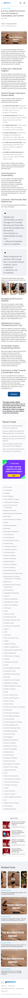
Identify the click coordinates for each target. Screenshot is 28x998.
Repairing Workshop (11, 740)
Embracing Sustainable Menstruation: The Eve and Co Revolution (13, 893)
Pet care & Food (9, 734)
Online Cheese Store (11, 695)
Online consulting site (11, 698)
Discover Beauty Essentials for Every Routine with (17, 850)
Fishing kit (7, 608)
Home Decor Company (12, 656)
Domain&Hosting (10, 570)
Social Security (9, 755)
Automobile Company (11, 502)
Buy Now (14, 394)
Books (6, 522)
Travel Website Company (12, 797)
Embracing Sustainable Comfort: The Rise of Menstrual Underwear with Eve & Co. (13, 919)
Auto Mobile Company (11, 499)
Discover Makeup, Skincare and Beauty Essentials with (18, 832)
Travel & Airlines (9, 791)
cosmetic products (10, 549)
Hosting (6, 659)
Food (5, 611)
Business (7, 528)
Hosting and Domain (11, 662)
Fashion (6, 596)
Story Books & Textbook (12, 764)
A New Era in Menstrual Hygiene (11, 70)
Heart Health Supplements (13, 650)
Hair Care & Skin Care (11, 638)
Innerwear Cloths (11, 23)
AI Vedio (7, 493)
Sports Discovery (9, 761)
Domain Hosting (9, 567)
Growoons (7, 635)
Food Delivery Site (10, 617)
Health (6, 641)
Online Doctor (9, 704)
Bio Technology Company (12, 519)
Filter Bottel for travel (11, 602)
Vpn (5, 800)
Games (6, 629)
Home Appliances (10, 653)
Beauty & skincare (10, 510)
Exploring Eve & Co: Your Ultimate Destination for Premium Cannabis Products (11, 972)
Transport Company (11, 785)
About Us (4, 986)
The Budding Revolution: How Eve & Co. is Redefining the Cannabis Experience (13, 945)
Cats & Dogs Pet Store (11, 540)
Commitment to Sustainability (8, 174)
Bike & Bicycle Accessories (13, 513)
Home (3, 23)
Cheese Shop (8, 543)
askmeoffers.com (19, 139)
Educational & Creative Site (13, 573)
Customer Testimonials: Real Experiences (13, 200)
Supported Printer (10, 770)
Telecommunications (11, 776)
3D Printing (8, 487)
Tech (5, 773)
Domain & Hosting (10, 564)
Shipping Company (10, 746)
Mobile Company (10, 689)
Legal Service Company (12, 680)
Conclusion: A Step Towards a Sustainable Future (13, 371)
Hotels (6, 665)
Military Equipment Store (12, 686)
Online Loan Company (11, 713)
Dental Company (10, 555)
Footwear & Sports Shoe (12, 620)
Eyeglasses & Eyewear (11, 593)
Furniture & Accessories (12, 626)
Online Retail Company (12, 716)
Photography (8, 737)
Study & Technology (11, 767)
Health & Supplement (11, 647)
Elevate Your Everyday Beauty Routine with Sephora (18, 823)
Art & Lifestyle (8, 496)
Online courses (9, 701)
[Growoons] (6, 2)
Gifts (5, 632)
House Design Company (12, 668)
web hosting (8, 806)
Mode (6, 692)
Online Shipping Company (13, 722)
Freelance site (9, 623)
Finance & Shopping (11, 605)
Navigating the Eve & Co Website (12, 300)
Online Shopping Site (11, 725)
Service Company (10, 743)
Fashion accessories (10, 599)
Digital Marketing (10, 558)
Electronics (7, 582)
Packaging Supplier (10, 731)
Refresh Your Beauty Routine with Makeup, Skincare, (18, 841)
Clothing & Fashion (10, 546)
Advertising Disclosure (8, 988)
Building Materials (10, 525)
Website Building (10, 809)
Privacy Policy (20, 988)
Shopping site (8, 752)
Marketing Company (11, 683)
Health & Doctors (10, 644)
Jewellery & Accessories (12, 674)
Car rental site (9, 534)
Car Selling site (9, 537)
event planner (9, 590)
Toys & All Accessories (11, 782)
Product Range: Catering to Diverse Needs (13, 94)
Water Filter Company (11, 803)
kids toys (7, 677)
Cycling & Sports (9, 552)
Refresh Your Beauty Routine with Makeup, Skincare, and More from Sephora (14, 439)
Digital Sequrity (9, 561)
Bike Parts (7, 516)
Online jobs (8, 710)
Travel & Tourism (9, 794)
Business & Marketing (11, 531)
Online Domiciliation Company (14, 707)
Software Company (10, 758)
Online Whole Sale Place (12, 728)
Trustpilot (17, 64)
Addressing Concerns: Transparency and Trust (11, 324)
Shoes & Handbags (10, 749)
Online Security (9, 719)
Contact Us (11, 986)
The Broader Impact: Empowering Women (10, 347)
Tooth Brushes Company (12, 779)
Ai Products (8, 490)
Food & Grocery (9, 614)
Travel (6, 788)
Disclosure (4, 991)
